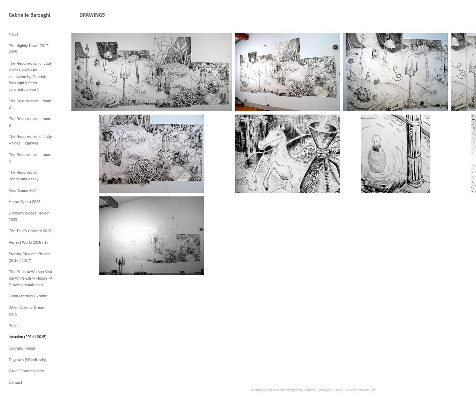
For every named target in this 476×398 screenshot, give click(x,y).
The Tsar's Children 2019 (30, 231)
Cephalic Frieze (22, 348)
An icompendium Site (361, 390)
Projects (16, 325)
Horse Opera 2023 (24, 202)
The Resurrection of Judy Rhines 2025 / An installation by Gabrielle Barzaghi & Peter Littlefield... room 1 (30, 76)
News (13, 34)
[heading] (26, 15)
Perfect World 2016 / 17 (28, 242)
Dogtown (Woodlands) (27, 360)
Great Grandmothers (26, 371)
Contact (15, 382)
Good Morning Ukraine (28, 296)
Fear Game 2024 (23, 190)
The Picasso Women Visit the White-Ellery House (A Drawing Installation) (30, 278)
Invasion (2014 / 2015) (28, 337)
